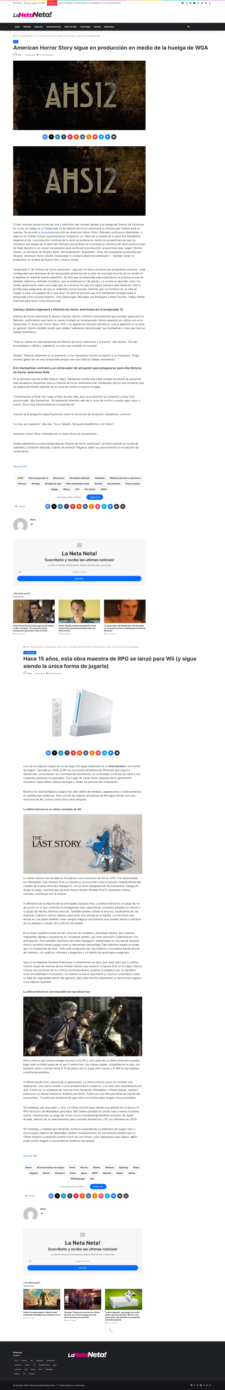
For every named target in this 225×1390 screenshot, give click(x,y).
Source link (20, 466)
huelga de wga (53, 483)
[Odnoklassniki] (88, 136)
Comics (24, 1360)
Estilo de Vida (70, 27)
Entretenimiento (53, 27)
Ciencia (97, 27)
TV (36, 36)
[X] (51, 136)
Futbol (27, 1365)
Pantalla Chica (44, 1365)
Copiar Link (95, 497)
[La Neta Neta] (32, 14)
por (26, 1369)
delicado (100, 478)
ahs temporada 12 (39, 478)
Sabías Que (109, 27)
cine (16, 1360)
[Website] (31, 524)
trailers (17, 1374)
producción (114, 483)
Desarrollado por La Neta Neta (72, 1385)
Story (67, 489)
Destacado (51, 1360)
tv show (32, 1374)
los (34, 1365)
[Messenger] (107, 136)
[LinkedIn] (57, 136)
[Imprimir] (122, 506)
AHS (21, 478)
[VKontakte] (82, 136)
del (31, 1360)
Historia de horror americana (126, 478)
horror (23, 483)
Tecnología (85, 27)
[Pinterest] (70, 136)
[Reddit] (76, 136)
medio (99, 483)
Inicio (17, 27)
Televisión (49, 1369)
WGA (104, 489)
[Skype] (101, 136)
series (33, 1369)
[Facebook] (45, 136)
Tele (40, 1369)
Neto (19, 55)
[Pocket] (95, 136)
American (59, 478)
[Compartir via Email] (113, 136)
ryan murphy (133, 483)
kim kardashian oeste (78, 483)
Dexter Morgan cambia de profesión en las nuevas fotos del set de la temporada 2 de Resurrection (77, 628)
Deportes (39, 27)
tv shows (90, 489)
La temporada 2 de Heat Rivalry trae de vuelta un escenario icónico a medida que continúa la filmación (124, 628)
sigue (55, 489)
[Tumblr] (63, 136)
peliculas (18, 1369)
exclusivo (18, 1365)
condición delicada (80, 478)
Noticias (27, 27)
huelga (36, 483)
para (55, 1365)
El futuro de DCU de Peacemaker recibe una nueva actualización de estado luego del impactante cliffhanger (102, 3)
